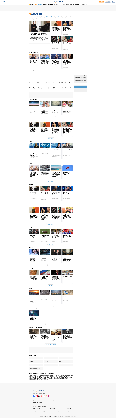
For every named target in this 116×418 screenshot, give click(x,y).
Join (101, 1)
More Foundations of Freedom (51, 344)
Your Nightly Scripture (58, 4)
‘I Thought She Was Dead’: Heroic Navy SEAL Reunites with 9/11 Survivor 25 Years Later (65, 83)
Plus (36, 4)
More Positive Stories (50, 116)
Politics (31, 19)
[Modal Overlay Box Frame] (80, 83)
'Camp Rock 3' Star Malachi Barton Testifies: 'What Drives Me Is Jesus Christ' (50, 83)
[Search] (4, 2)
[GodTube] (49, 396)
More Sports (51, 244)
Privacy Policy (35, 400)
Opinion (47, 16)
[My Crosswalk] (108, 1)
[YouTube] (41, 396)
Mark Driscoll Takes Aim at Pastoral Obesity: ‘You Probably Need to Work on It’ (51, 88)
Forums (40, 4)
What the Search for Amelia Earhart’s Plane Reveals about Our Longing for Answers (35, 83)
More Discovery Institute (50, 324)
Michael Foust (46, 358)
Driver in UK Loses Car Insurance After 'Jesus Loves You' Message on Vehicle (65, 88)
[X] (39, 396)
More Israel (51, 305)
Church (52, 16)
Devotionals (50, 4)
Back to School (76, 4)
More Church (50, 202)
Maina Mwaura (61, 361)
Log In (113, 1)
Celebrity (38, 16)
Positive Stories (32, 16)
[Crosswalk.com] (58, 2)
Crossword (45, 4)
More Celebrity (50, 138)
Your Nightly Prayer (83, 4)
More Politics (50, 285)
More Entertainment (50, 224)
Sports (64, 16)
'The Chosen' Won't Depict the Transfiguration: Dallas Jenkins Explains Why (35, 88)
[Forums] (46, 396)
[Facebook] (34, 396)
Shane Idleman (31, 361)
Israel (35, 19)
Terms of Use (52, 400)
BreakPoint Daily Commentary (34, 368)
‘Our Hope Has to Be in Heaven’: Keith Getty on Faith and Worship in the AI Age (51, 73)
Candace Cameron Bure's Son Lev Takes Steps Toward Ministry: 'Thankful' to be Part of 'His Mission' (66, 78)
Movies (68, 16)
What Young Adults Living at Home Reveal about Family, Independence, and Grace (36, 73)
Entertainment (58, 16)
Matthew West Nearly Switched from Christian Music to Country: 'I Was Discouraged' (65, 73)
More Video (51, 160)
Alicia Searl (46, 361)
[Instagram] (44, 396)
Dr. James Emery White (33, 358)
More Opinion (50, 181)
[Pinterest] (37, 396)
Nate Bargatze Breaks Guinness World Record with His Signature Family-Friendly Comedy (35, 78)
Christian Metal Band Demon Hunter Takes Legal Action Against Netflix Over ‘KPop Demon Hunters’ (50, 78)
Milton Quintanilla (62, 358)
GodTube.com (52, 408)
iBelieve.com (69, 408)
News (64, 4)
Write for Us (69, 400)
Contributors (32, 355)
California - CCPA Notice (37, 402)
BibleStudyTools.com (36, 408)
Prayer (71, 4)
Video (67, 4)
